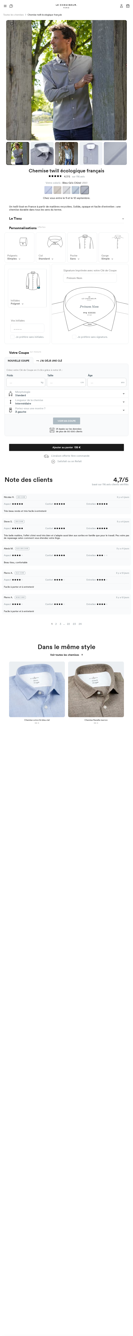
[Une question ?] (11, 6)
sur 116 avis (78, 176)
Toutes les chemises (13, 14)
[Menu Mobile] (5, 5)
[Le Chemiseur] (66, 6)
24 (80, 623)
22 (68, 623)
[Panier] (127, 6)
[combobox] (66, 394)
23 (74, 623)
